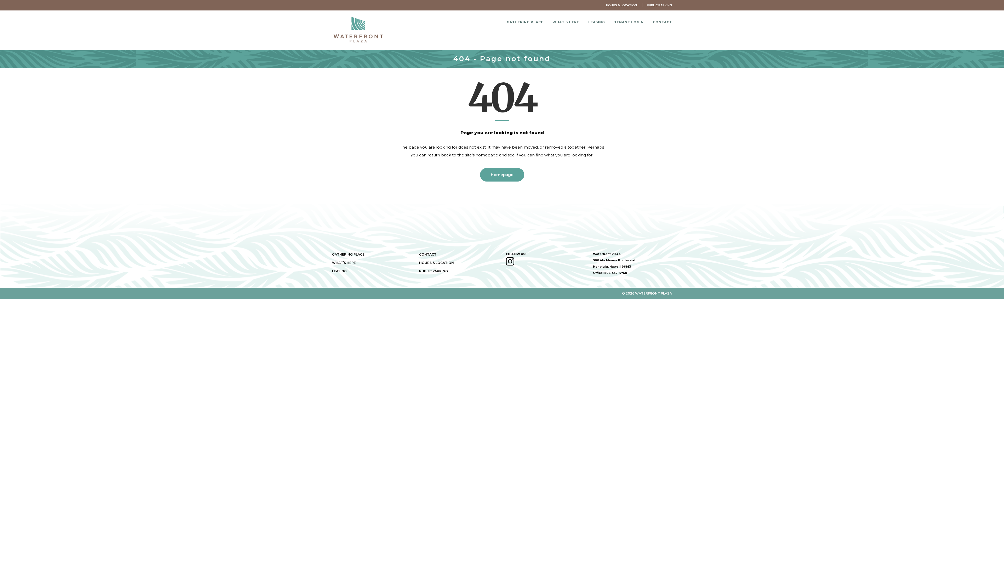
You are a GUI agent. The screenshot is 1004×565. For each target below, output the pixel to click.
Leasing (339, 271)
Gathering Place (348, 254)
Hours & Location (621, 5)
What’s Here (344, 263)
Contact (427, 254)
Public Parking (659, 5)
